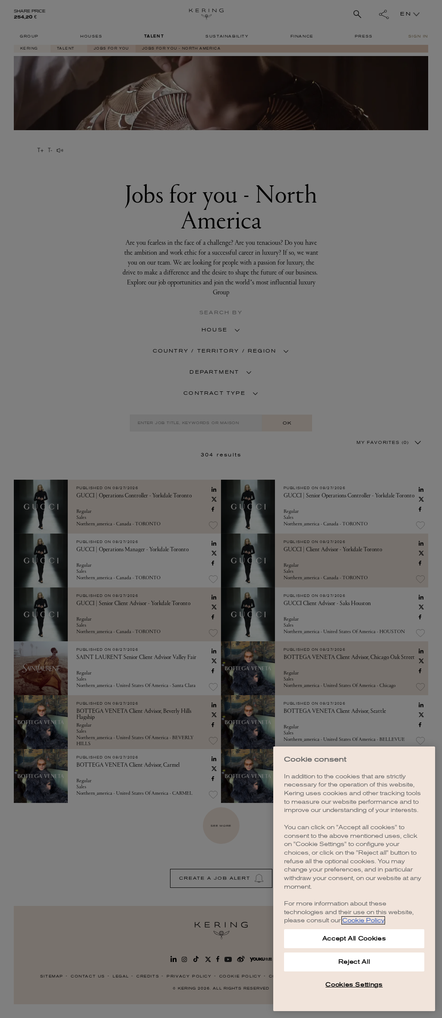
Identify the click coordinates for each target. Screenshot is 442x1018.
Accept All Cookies (354, 938)
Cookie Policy (363, 920)
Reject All (354, 962)
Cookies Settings (354, 984)
